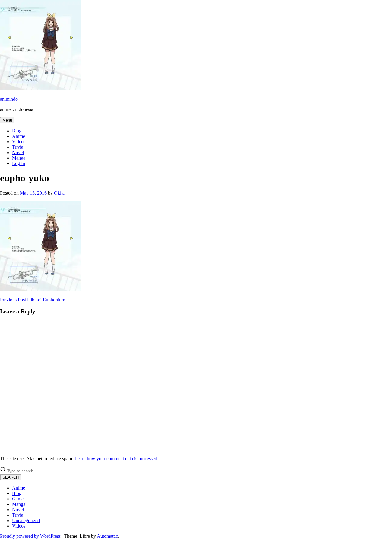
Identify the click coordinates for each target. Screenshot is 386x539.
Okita (59, 192)
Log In (18, 163)
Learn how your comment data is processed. (116, 458)
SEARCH (10, 477)
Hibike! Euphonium (32, 299)
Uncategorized (26, 520)
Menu (7, 120)
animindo (9, 99)
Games (18, 498)
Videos (18, 141)
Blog (16, 130)
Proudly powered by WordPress (30, 536)
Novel (18, 152)
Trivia (17, 147)
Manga (18, 157)
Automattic (107, 536)
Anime (18, 136)
